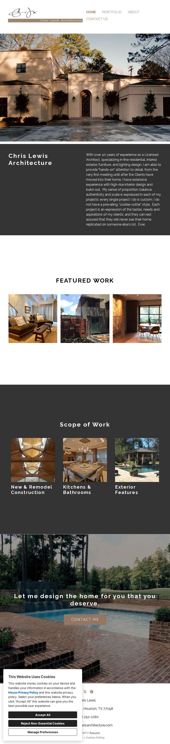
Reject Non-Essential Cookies (42, 723)
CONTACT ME (85, 619)
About (134, 12)
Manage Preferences (43, 732)
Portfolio (112, 12)
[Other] (91, 691)
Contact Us (97, 19)
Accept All (42, 715)
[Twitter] (85, 691)
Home (91, 12)
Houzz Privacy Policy (23, 692)
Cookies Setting (95, 737)
